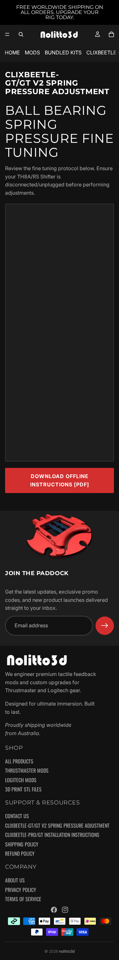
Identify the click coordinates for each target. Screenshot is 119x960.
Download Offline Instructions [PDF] (59, 480)
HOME (12, 52)
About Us (15, 880)
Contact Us (17, 816)
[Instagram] (65, 910)
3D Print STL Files (23, 789)
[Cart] (111, 34)
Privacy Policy (20, 890)
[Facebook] (54, 910)
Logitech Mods (20, 780)
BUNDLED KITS (63, 52)
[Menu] (7, 34)
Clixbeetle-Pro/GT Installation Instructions (52, 835)
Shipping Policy (21, 844)
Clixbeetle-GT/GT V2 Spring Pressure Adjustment (57, 825)
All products (19, 761)
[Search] (21, 34)
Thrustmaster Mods (27, 771)
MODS (32, 52)
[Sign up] (105, 625)
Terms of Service (23, 899)
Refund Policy (20, 854)
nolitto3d (67, 951)
